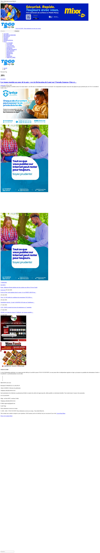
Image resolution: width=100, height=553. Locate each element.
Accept (58, 413)
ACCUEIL (6, 33)
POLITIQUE (7, 36)
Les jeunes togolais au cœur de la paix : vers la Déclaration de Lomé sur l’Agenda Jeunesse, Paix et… (38, 82)
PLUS (5, 41)
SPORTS (6, 39)
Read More (62, 413)
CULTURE (9, 44)
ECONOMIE (9, 43)
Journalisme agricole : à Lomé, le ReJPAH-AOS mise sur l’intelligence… (17, 302)
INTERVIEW (9, 53)
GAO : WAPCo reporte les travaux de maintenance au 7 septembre (16, 307)
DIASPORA (9, 48)
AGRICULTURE (10, 46)
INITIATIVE (9, 52)
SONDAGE (9, 56)
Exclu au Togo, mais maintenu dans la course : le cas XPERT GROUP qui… (18, 292)
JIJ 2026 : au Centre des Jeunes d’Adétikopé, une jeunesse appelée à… (17, 312)
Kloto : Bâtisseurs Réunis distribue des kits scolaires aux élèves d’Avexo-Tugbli (19, 287)
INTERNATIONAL (8, 40)
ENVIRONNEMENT (11, 49)
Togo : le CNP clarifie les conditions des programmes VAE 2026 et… (17, 297)
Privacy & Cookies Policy (7, 416)
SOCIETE (6, 37)
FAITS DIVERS (10, 50)
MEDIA (8, 54)
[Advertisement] (44, 202)
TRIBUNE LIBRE (10, 57)
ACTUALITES (10, 45)
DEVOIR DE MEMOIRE (10, 35)
